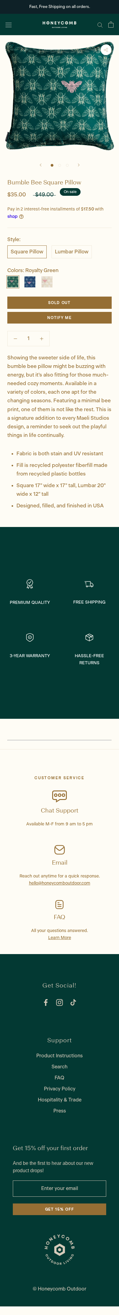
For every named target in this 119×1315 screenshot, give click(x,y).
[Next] (79, 165)
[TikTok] (73, 1002)
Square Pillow (27, 251)
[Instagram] (59, 1002)
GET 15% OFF (59, 1209)
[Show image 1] (59, 165)
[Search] (100, 24)
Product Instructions (59, 1055)
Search (59, 1066)
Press (59, 1110)
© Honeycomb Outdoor (59, 1289)
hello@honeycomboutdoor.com (59, 883)
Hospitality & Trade (59, 1099)
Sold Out (59, 303)
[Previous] (40, 165)
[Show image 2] (67, 165)
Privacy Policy (59, 1088)
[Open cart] (111, 24)
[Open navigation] (8, 24)
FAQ (59, 1077)
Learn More (59, 938)
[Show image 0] (52, 165)
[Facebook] (45, 1002)
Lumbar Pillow (71, 251)
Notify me (59, 318)
